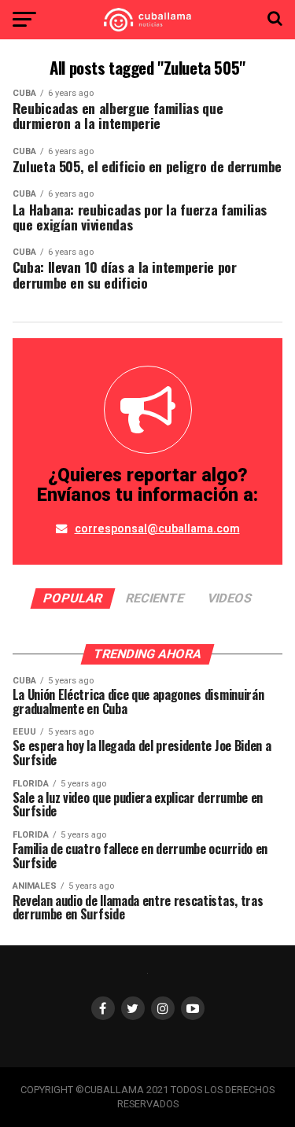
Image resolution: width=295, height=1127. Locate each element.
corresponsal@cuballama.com (157, 529)
